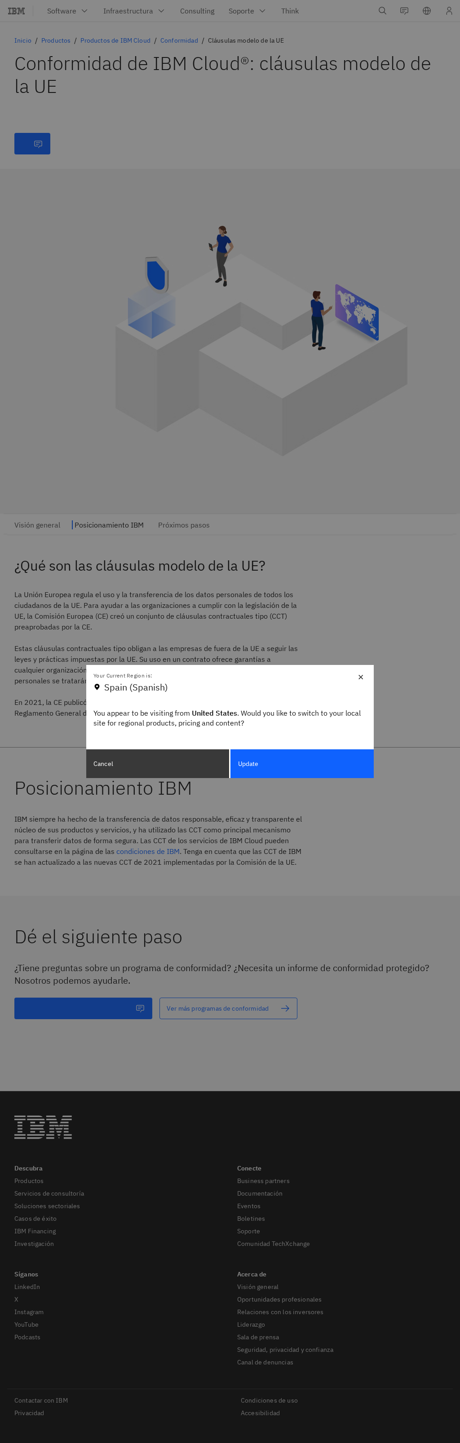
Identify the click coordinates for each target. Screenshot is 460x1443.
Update (248, 764)
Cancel (103, 764)
